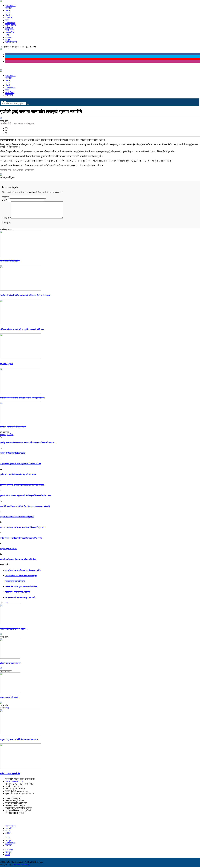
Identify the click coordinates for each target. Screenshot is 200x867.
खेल (7, 20)
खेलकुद (8, 840)
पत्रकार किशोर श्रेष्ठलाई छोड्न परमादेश (12, 453)
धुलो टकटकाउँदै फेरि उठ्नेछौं (9, 697)
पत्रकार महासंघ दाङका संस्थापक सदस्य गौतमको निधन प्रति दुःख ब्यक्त (22, 527)
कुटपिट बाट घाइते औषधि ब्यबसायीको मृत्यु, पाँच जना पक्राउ (18, 474)
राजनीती (8, 8)
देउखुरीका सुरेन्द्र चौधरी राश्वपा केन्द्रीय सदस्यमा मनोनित (23, 570)
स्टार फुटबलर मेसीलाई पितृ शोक (10, 261)
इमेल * (4, 200)
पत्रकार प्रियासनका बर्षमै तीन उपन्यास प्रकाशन (19, 739)
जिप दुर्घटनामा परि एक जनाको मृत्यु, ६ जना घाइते (20, 597)
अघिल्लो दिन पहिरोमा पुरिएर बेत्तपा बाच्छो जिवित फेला (21, 586)
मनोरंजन (8, 845)
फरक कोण (4, 121)
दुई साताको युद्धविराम (6, 364)
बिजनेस (8, 15)
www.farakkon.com (14, 781)
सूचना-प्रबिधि (10, 25)
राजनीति (8, 78)
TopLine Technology (21, 864)
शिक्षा (7, 35)
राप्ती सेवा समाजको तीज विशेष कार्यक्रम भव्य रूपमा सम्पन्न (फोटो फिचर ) (22, 398)
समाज (7, 10)
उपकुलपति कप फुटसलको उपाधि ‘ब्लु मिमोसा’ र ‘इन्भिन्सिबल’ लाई (20, 464)
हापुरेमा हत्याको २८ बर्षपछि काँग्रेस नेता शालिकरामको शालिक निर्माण (21, 538)
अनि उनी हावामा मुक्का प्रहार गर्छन (10, 663)
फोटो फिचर (9, 30)
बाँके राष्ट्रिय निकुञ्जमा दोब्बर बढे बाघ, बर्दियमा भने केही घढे (18, 559)
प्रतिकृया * (6, 218)
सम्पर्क (7, 854)
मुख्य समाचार (10, 5)
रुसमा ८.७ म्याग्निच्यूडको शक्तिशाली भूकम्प (13, 427)
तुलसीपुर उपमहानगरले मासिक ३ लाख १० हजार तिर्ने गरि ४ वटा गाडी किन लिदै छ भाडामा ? (28, 442)
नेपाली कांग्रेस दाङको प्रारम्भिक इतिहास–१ (13, 629)
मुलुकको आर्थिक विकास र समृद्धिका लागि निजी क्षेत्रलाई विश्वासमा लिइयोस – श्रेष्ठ (25, 495)
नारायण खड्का (6, 671)
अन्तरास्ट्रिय (10, 22)
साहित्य (8, 40)
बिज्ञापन (8, 852)
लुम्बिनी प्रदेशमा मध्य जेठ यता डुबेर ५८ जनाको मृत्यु (21, 576)
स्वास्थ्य (8, 37)
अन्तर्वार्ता (8, 18)
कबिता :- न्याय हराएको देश (10, 773)
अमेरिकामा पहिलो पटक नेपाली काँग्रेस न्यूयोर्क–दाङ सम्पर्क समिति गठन (22, 329)
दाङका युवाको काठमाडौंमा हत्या (15, 581)
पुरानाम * (6, 197)
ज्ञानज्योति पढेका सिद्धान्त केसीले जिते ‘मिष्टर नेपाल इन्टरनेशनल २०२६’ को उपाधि (25, 506)
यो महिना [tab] (10, 434)
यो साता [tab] (3, 434)
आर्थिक (8, 833)
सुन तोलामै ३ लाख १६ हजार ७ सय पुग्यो (17, 592)
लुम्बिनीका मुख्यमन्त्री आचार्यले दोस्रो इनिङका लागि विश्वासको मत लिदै (22, 485)
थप (6, 603)
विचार (7, 13)
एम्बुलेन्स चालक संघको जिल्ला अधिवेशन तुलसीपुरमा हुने (17, 517)
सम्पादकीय (9, 32)
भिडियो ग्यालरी (11, 42)
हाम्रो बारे (9, 850)
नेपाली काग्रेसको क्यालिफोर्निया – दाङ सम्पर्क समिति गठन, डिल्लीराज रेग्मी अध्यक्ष (25, 295)
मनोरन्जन (9, 27)
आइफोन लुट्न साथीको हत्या (8, 549)
